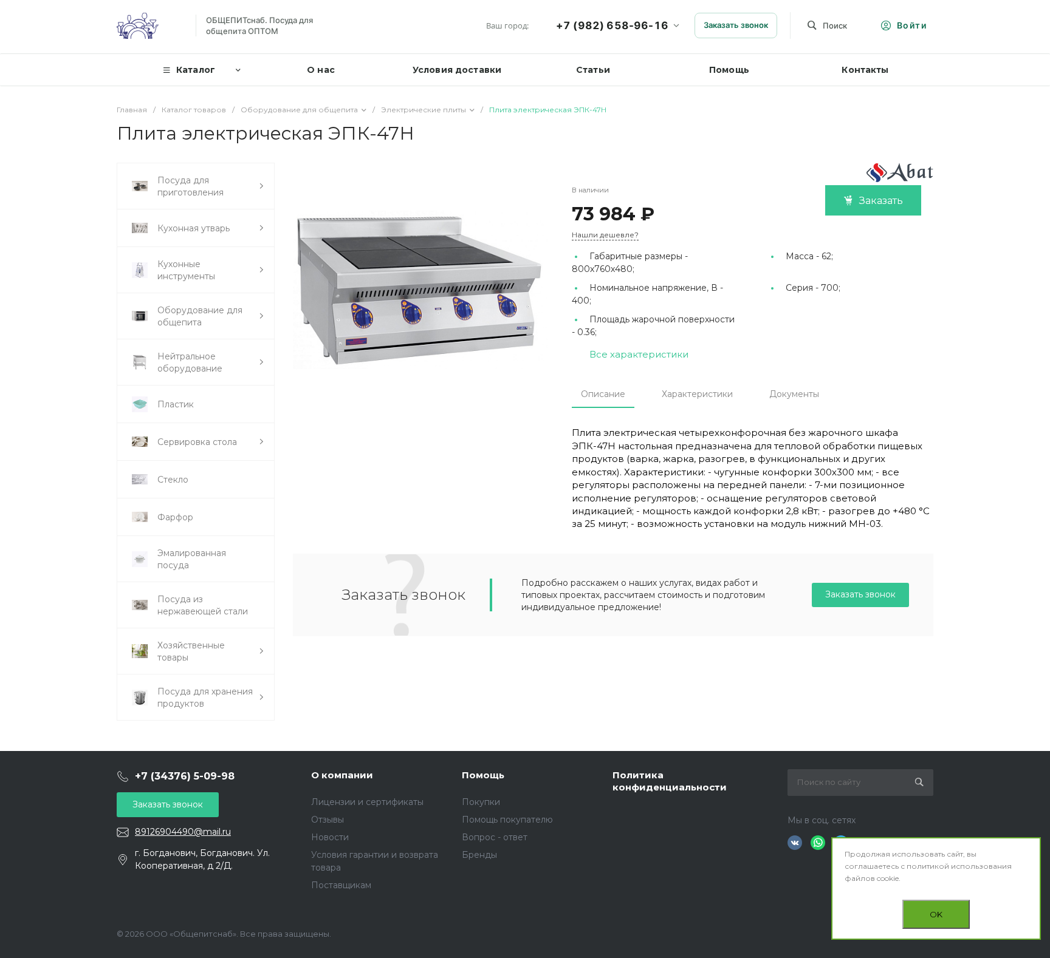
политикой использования (959, 866)
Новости (330, 837)
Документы (794, 394)
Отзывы (327, 819)
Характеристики (697, 394)
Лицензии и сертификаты (367, 802)
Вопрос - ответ (494, 837)
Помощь (483, 775)
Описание (603, 394)
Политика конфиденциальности (669, 781)
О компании (342, 775)
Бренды (479, 854)
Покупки (481, 802)
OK (936, 914)
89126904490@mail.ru (183, 831)
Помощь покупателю (507, 819)
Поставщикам (341, 885)
